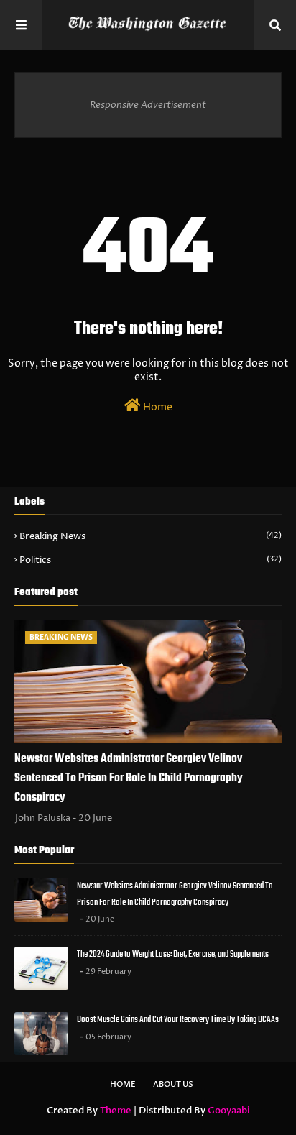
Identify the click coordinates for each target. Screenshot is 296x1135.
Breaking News (150, 536)
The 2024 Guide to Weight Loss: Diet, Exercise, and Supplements (173, 954)
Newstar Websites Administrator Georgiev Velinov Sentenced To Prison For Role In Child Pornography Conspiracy (128, 778)
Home (156, 407)
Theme (115, 1110)
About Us (173, 1084)
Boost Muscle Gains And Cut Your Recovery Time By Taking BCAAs (178, 1019)
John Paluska (42, 818)
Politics (150, 559)
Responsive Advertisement (148, 104)
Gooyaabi (229, 1110)
